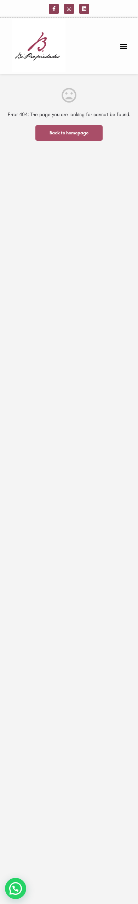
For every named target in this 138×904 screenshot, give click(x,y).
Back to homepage (69, 132)
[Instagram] (69, 9)
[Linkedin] (84, 9)
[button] (123, 46)
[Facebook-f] (54, 9)
